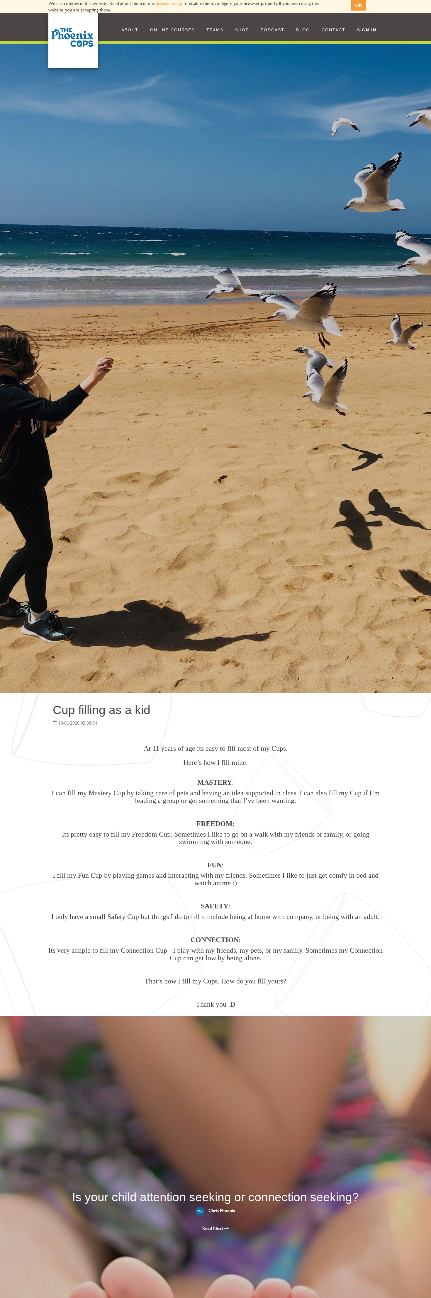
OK (358, 5)
